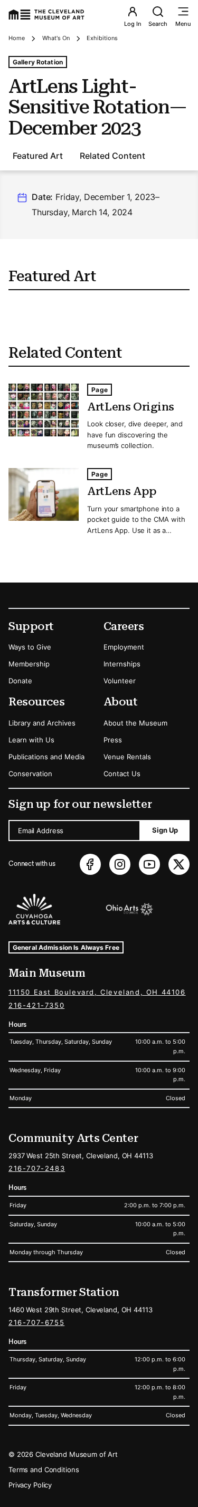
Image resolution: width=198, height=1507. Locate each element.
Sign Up (165, 830)
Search (157, 23)
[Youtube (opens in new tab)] (149, 864)
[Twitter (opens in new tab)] (179, 864)
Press (112, 740)
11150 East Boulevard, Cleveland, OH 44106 (97, 992)
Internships (121, 664)
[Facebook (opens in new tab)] (90, 864)
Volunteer (119, 680)
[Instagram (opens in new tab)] (119, 864)
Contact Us (121, 773)
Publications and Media (46, 756)
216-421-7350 (36, 1005)
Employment (123, 647)
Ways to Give (29, 647)
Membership (29, 664)
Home (16, 38)
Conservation (30, 773)
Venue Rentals (127, 756)
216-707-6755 (36, 1322)
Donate (20, 680)
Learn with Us (31, 740)
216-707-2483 (36, 1168)
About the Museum (135, 723)
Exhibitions (102, 38)
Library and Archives (42, 723)
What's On (56, 38)
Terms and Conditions (43, 1469)
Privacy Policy (30, 1485)
